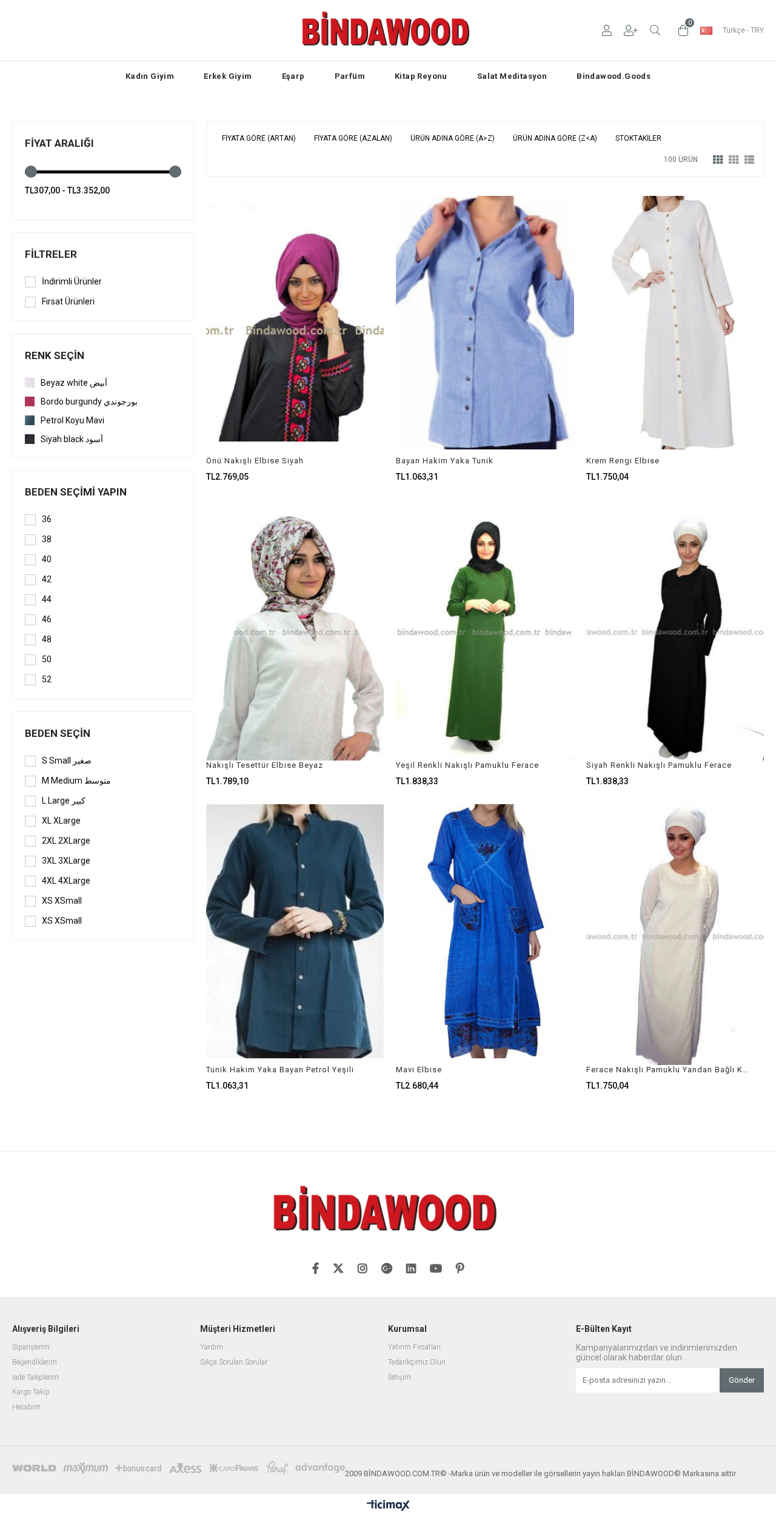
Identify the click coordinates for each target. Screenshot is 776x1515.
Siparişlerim (31, 1347)
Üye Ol (631, 30)
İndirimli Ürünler (72, 281)
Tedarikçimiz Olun (417, 1362)
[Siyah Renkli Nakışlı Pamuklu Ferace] (675, 627)
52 (47, 679)
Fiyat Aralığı (59, 143)
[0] (680, 30)
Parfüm (350, 76)
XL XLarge (61, 820)
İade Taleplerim (35, 1378)
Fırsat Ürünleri (68, 301)
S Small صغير (67, 760)
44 (47, 599)
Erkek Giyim (228, 76)
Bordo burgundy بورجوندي (89, 401)
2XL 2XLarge (66, 840)
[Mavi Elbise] (485, 931)
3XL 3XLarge (66, 860)
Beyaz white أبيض (74, 383)
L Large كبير (63, 800)
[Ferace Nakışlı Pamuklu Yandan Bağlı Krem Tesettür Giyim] (675, 931)
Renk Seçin (54, 355)
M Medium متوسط (76, 780)
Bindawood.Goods (614, 76)
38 (47, 539)
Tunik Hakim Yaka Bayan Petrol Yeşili (280, 1069)
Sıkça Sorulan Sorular (233, 1362)
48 (47, 639)
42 (47, 579)
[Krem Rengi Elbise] (675, 322)
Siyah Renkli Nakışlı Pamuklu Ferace (659, 765)
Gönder (742, 1380)
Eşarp (293, 76)
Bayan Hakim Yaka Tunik (444, 460)
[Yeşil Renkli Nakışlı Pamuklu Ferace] (485, 627)
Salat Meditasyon (512, 76)
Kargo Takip (31, 1392)
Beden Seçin (57, 733)
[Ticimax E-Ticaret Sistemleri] (388, 1506)
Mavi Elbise (419, 1069)
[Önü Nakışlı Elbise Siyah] (295, 322)
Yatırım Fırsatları (414, 1347)
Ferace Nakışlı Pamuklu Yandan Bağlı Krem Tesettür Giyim (667, 1069)
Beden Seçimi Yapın (76, 492)
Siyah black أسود (72, 439)
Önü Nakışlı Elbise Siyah (255, 460)
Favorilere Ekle (295, 639)
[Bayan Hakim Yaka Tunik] (485, 322)
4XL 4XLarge (66, 880)
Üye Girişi (607, 30)
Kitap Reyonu (421, 76)
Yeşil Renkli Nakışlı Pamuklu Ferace (467, 765)
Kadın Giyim (149, 76)
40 (47, 559)
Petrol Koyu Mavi (72, 420)
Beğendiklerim (34, 1362)
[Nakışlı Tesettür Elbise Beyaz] (295, 627)
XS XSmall (62, 900)
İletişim (399, 1378)
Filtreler (51, 254)
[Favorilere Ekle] (295, 335)
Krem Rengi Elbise (623, 460)
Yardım (211, 1347)
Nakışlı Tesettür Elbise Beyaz (264, 765)
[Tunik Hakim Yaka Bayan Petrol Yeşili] (295, 931)
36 (47, 519)
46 (47, 619)
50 (47, 659)
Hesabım (26, 1407)
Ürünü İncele (338, 335)
